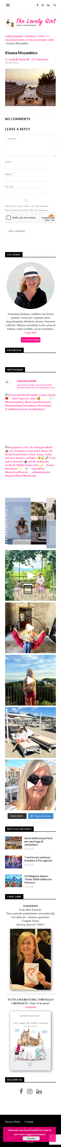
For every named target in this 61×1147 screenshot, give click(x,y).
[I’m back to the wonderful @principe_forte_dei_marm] (30, 785)
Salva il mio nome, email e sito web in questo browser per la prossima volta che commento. (26, 208)
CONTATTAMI (30, 340)
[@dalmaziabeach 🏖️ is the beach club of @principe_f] (30, 732)
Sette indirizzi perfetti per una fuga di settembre (38, 841)
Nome (8, 161)
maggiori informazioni (35, 1134)
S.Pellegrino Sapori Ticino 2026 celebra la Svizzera (38, 879)
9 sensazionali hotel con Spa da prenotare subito (29, 37)
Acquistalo (30, 1007)
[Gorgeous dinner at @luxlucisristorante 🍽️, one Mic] (30, 680)
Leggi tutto (30, 332)
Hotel (42, 36)
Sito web (9, 186)
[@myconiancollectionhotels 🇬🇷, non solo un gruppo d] (30, 523)
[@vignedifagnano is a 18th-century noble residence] (30, 627)
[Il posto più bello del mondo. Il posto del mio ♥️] (30, 418)
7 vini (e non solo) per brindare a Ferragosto (38, 859)
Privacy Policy (13, 1121)
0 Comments (40, 59)
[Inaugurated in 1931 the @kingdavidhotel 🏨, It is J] (30, 470)
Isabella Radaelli (14, 36)
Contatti (29, 1121)
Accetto (31, 1138)
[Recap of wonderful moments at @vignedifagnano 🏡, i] (30, 575)
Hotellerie (30, 36)
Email (9, 174)
